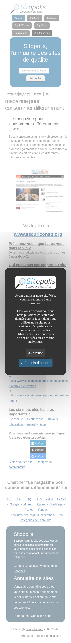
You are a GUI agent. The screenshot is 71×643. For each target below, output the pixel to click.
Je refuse (36, 352)
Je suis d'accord (37, 363)
